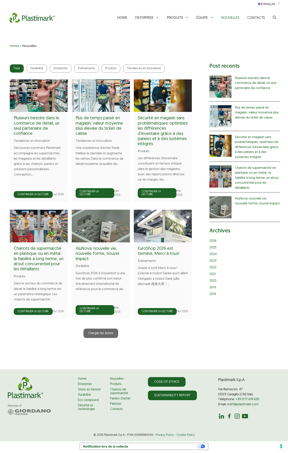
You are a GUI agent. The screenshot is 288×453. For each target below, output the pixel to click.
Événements (86, 68)
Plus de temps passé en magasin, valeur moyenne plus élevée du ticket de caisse (257, 112)
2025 (212, 247)
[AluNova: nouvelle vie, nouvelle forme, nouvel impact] (220, 208)
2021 (212, 274)
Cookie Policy (186, 435)
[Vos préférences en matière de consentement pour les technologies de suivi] (281, 446)
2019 (212, 287)
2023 (212, 260)
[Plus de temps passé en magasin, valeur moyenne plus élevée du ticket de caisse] (220, 117)
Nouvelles (230, 18)
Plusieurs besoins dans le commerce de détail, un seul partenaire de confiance (255, 83)
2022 (212, 267)
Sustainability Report (172, 395)
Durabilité (36, 68)
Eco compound (88, 400)
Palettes (115, 403)
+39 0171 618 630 (247, 399)
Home (122, 18)
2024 (213, 254)
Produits (175, 18)
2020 (212, 280)
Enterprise (144, 18)
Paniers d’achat (120, 398)
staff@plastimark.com (243, 404)
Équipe (202, 18)
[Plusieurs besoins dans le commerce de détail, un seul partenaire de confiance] (220, 88)
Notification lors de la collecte (105, 446)
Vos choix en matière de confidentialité (165, 446)
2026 (212, 241)
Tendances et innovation (144, 68)
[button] (274, 18)
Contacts (256, 18)
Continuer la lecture (33, 194)
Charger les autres (100, 333)
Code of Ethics (166, 382)
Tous (17, 68)
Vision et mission (89, 389)
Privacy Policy (165, 435)
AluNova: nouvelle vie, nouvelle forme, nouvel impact (97, 253)
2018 (212, 294)
